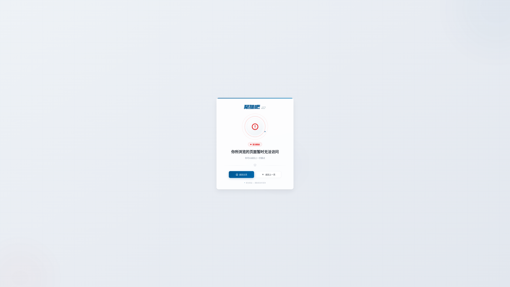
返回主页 (243, 174)
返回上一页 (270, 174)
